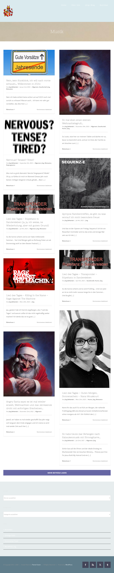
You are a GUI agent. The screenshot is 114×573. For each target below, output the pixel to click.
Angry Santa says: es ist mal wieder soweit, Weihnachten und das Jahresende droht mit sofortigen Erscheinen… (25, 364)
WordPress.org (10, 547)
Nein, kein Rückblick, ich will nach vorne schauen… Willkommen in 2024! (25, 62)
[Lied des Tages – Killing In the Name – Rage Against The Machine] (29, 274)
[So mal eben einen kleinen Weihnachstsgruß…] (85, 82)
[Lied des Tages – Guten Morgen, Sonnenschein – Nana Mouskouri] (85, 349)
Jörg (48, 87)
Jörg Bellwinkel (13, 87)
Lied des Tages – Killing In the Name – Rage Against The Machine (25, 274)
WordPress (69, 565)
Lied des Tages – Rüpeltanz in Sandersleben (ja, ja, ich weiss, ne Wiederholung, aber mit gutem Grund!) (25, 204)
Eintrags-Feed (10, 535)
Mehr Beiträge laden (57, 473)
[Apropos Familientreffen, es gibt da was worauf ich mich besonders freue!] (85, 183)
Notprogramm (10, 165)
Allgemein (35, 87)
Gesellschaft (43, 87)
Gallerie (33, 62)
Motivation (9, 89)
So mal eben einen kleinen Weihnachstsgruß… (81, 82)
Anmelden (8, 530)
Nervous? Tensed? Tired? (25, 136)
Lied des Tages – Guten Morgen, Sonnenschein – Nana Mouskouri (81, 349)
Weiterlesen (10, 109)
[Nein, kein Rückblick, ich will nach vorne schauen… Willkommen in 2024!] (29, 62)
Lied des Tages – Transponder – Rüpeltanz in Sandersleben (81, 259)
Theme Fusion (36, 565)
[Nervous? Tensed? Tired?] (29, 137)
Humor (64, 128)
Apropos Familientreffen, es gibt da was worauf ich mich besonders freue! (81, 183)
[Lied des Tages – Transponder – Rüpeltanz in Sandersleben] (85, 259)
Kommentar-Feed (11, 541)
